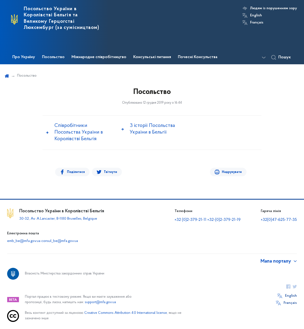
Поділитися (76, 172)
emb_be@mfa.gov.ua (23, 241)
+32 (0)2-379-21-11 (190, 220)
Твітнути (110, 172)
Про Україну (23, 57)
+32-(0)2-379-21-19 (224, 220)
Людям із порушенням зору (273, 8)
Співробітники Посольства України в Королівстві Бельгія (78, 132)
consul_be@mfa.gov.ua (59, 241)
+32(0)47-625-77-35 (279, 220)
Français (256, 22)
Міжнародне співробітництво (98, 57)
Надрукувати (232, 172)
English (256, 15)
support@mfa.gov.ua (100, 302)
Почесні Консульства (197, 57)
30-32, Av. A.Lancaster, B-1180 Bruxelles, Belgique (58, 219)
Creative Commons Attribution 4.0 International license (125, 313)
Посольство (53, 57)
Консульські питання (152, 57)
